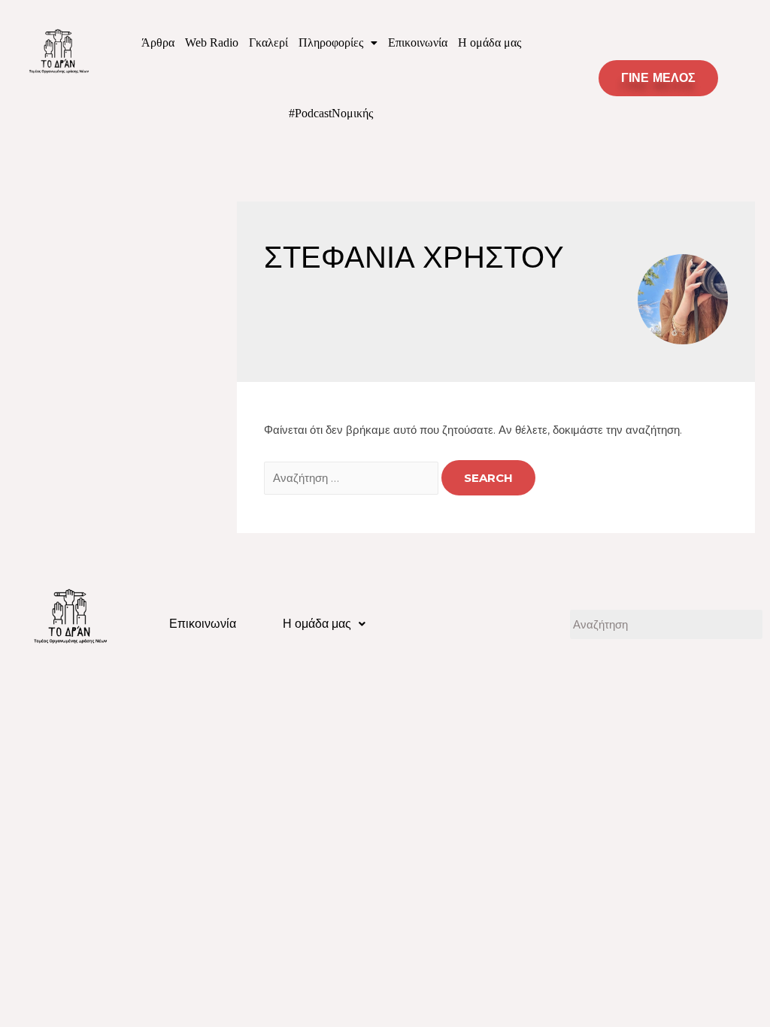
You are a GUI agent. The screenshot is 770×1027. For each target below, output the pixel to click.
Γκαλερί (268, 42)
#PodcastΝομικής (331, 113)
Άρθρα (157, 42)
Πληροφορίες (331, 42)
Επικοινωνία (417, 42)
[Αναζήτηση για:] (352, 478)
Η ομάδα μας (489, 42)
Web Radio (211, 42)
